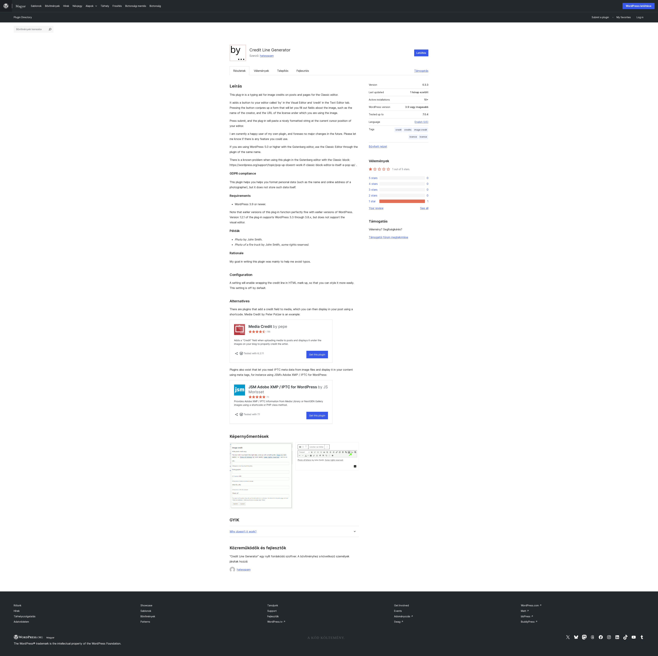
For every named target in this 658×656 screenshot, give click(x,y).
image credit (420, 129)
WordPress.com (531, 605)
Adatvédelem (21, 621)
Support (272, 610)
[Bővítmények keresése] (50, 29)
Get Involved (401, 605)
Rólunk (17, 605)
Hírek (17, 610)
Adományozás (403, 616)
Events (398, 610)
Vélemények (261, 70)
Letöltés (421, 52)
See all (424, 208)
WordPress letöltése (638, 5)
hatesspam (267, 55)
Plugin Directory (23, 17)
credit (398, 129)
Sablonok (146, 610)
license (423, 136)
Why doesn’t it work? (243, 531)
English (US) (421, 121)
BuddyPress (529, 621)
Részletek (239, 70)
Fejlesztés (302, 70)
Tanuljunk (272, 605)
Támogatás (421, 70)
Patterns (145, 621)
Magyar (50, 637)
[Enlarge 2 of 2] (354, 447)
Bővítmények (148, 616)
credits (407, 129)
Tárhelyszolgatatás (24, 616)
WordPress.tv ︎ (276, 621)
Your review (376, 208)
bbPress (527, 616)
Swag (398, 621)
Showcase (146, 605)
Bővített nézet (378, 146)
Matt (525, 610)
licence (413, 136)
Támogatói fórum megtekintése (388, 237)
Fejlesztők (273, 616)
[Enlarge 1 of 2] (288, 447)
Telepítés (282, 70)
